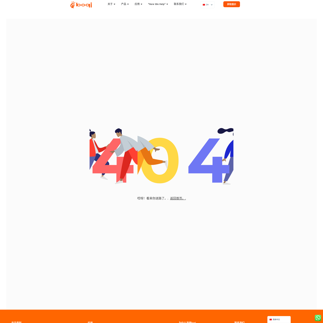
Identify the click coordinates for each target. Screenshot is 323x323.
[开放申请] (141, 4)
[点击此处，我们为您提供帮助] (167, 4)
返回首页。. (178, 198)
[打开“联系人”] (186, 4)
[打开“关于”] (114, 4)
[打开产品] (128, 4)
